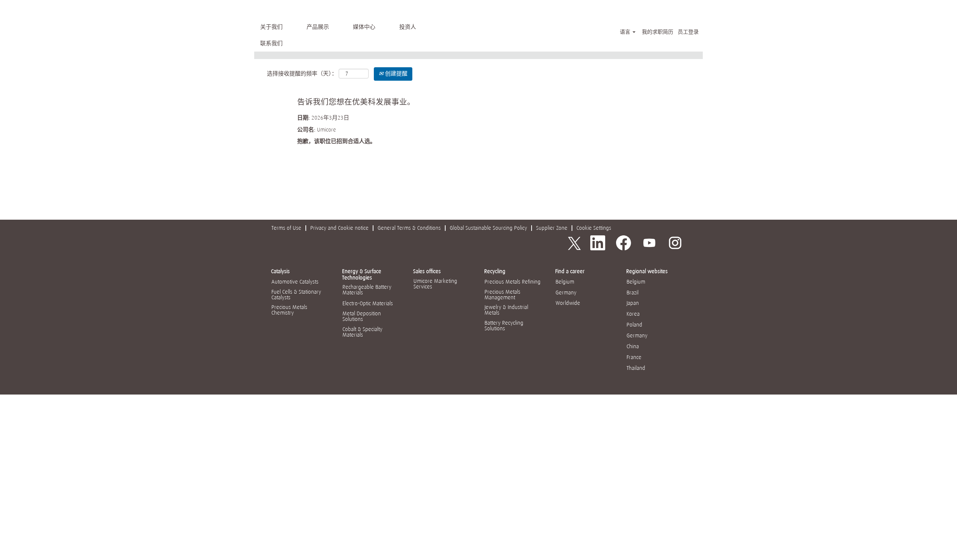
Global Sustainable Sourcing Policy (488, 228)
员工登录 (688, 32)
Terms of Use (286, 228)
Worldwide (568, 303)
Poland (634, 325)
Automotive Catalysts (295, 282)
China (633, 346)
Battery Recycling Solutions (503, 325)
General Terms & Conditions (409, 228)
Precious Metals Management (502, 294)
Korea (633, 314)
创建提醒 (395, 74)
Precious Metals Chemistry (289, 310)
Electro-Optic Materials (367, 303)
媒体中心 (364, 27)
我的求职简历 (657, 32)
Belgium (565, 282)
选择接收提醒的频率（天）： (302, 74)
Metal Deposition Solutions (361, 316)
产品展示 (318, 27)
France (634, 357)
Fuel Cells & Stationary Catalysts (296, 294)
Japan (633, 303)
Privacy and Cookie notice (339, 228)
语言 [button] (626, 32)
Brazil (632, 293)
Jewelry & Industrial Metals (506, 310)
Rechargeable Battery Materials (366, 290)
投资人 (407, 27)
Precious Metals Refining (512, 282)
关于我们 (271, 27)
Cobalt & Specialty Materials (362, 332)
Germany (566, 293)
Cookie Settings (593, 228)
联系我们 (271, 43)
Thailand (636, 368)
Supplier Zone (551, 228)
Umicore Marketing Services (435, 284)
